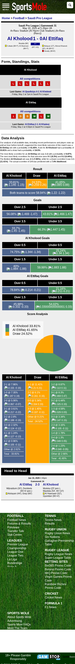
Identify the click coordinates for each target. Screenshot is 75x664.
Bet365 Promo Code (58, 565)
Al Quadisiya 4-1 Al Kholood (36, 91)
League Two (15, 555)
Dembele (27, 488)
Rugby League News (58, 554)
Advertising (14, 620)
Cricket (51, 593)
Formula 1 (53, 603)
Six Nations (52, 536)
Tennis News (53, 519)
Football (15, 516)
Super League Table (58, 557)
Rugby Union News (57, 533)
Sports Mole (18, 613)
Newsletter (14, 635)
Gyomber (47, 496)
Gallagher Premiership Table (59, 542)
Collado (10, 46)
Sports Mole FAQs (19, 624)
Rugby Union (55, 529)
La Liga (12, 559)
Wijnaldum (11, 488)
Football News (16, 519)
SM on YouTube (17, 650)
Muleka (46, 488)
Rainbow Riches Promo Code (55, 586)
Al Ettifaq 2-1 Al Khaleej (37, 124)
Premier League (17, 544)
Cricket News (53, 597)
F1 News (50, 607)
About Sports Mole (19, 617)
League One (15, 551)
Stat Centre (14, 534)
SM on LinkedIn (17, 646)
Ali (47, 48)
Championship (16, 548)
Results (50, 523)
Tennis (50, 516)
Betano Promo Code (58, 569)
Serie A (12, 566)
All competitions (30, 78)
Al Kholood (30, 69)
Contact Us (14, 632)
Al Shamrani (23, 46)
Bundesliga (14, 563)
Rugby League (57, 550)
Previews (13, 527)
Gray (24, 493)
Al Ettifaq (31, 102)
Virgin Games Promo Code (58, 578)
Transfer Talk (15, 531)
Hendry (47, 51)
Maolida (22, 43)
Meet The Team (17, 628)
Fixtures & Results (19, 523)
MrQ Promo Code (56, 573)
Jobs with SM (16, 641)
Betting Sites (56, 561)
